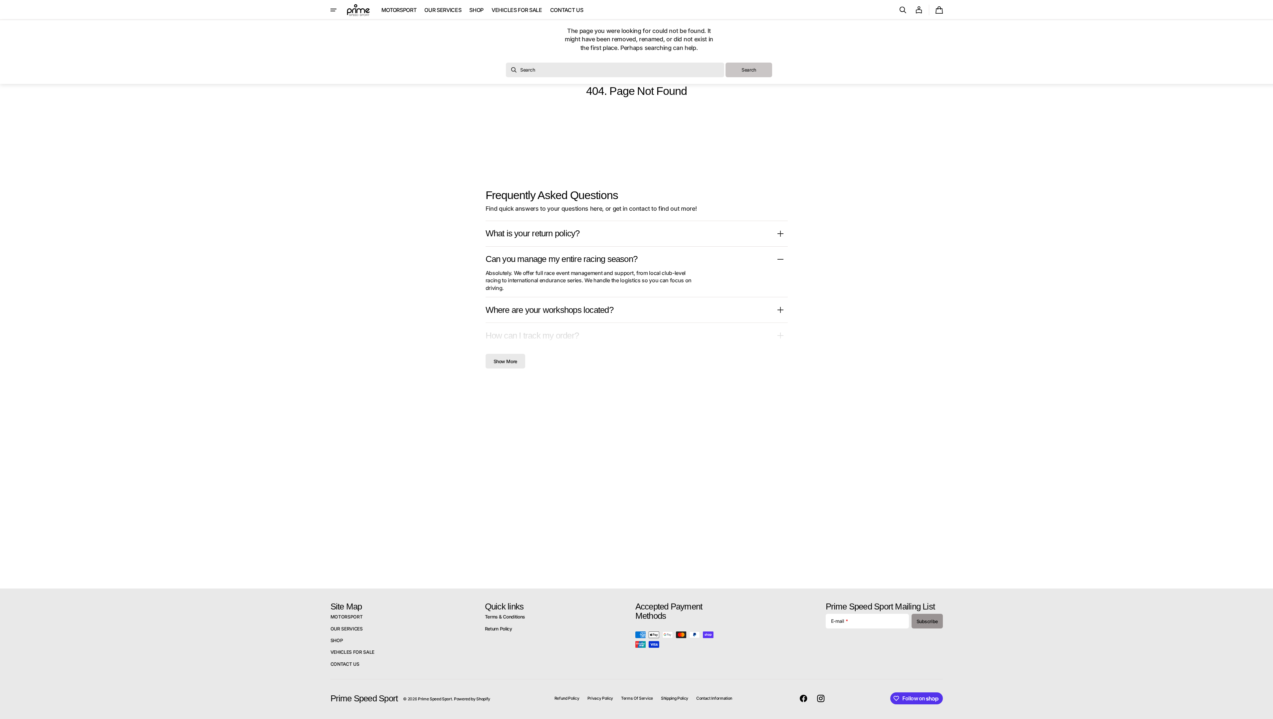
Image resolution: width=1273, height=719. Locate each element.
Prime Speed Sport (435, 698)
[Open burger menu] (333, 10)
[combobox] (615, 70)
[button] (903, 10)
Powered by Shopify (472, 698)
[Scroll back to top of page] (1265, 711)
